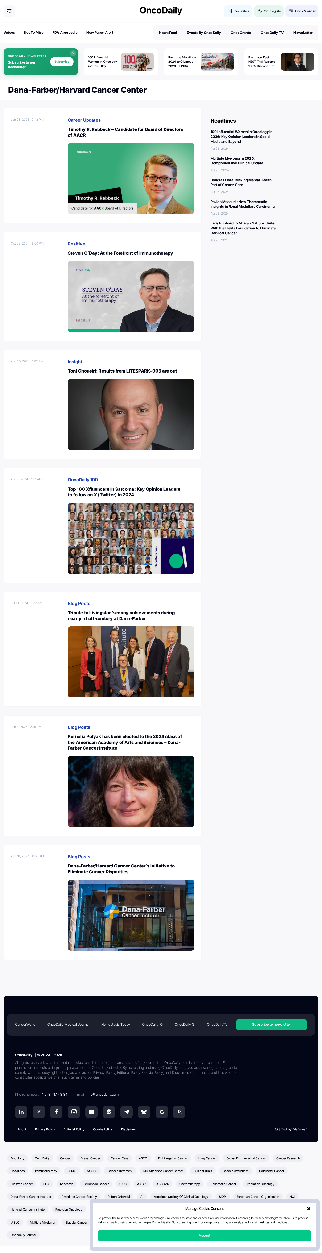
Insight (75, 362)
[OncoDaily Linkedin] (21, 1112)
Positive (76, 244)
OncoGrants (241, 32)
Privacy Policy (45, 1129)
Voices (9, 32)
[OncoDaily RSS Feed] (179, 1112)
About (22, 1129)
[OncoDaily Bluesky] (144, 1112)
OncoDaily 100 (83, 479)
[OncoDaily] (161, 11)
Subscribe (61, 61)
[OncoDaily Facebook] (56, 1112)
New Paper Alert (99, 32)
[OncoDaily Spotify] (109, 1112)
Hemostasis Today (115, 1024)
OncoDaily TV (272, 32)
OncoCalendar (305, 11)
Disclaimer (128, 1129)
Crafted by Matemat (291, 1129)
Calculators (241, 11)
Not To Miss (34, 32)
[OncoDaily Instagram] (74, 1112)
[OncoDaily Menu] (9, 11)
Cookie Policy (102, 1129)
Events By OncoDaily (204, 32)
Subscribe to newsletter (271, 1024)
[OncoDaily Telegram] (126, 1112)
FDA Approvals (65, 32)
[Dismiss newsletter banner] (73, 53)
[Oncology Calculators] (229, 11)
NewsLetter (303, 32)
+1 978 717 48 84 (54, 1094)
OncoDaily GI (185, 1024)
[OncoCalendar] (291, 11)
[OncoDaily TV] (91, 1112)
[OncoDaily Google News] (162, 1112)
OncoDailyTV (217, 1024)
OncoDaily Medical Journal (68, 1024)
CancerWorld (25, 1024)
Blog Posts (79, 603)
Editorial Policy (74, 1129)
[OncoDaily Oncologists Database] (260, 11)
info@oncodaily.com (103, 1094)
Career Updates (84, 120)
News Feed (168, 32)
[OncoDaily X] (39, 1112)
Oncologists (272, 11)
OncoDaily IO (152, 1024)
